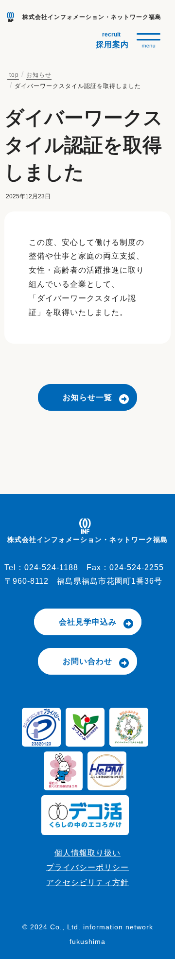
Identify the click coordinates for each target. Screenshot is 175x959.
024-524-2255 (136, 567)
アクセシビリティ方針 (87, 882)
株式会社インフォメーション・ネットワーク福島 (91, 17)
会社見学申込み (88, 622)
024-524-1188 (51, 567)
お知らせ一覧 (87, 397)
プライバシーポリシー (87, 867)
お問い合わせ (87, 661)
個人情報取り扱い (87, 853)
